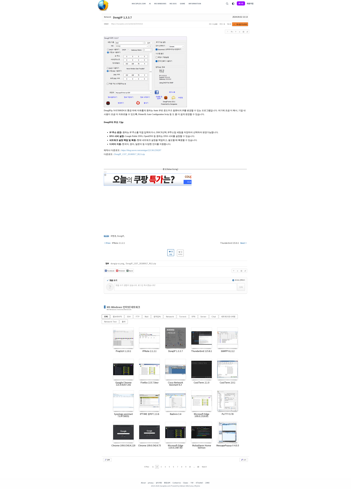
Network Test (110, 321)
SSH (129, 316)
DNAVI (106, 24)
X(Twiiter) (199, 482)
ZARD (207, 482)
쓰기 (244, 460)
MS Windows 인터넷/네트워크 (123, 306)
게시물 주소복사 (241, 24)
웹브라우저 (117, 316)
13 (198, 467)
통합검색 (167, 482)
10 (190, 467)
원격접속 (157, 316)
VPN (193, 316)
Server (203, 316)
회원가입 (250, 3)
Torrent (182, 316)
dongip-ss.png (117, 263)
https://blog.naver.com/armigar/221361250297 (141, 150)
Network (107, 17)
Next (204, 467)
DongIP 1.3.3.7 (122, 17)
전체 (106, 316)
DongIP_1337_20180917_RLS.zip (129, 154)
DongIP (120, 236)
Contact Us (176, 482)
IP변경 (113, 236)
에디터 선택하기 (239, 280)
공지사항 (159, 482)
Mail (146, 316)
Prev (147, 467)
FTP (137, 316)
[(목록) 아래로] (239, 32)
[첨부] (247, 32)
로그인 (240, 3)
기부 (191, 482)
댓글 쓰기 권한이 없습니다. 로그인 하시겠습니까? (135, 285)
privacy (150, 482)
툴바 (123, 321)
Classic (185, 482)
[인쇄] (243, 32)
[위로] (236, 32)
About (143, 482)
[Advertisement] (175, 205)
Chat (214, 316)
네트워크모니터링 (228, 316)
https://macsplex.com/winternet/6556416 (127, 24)
